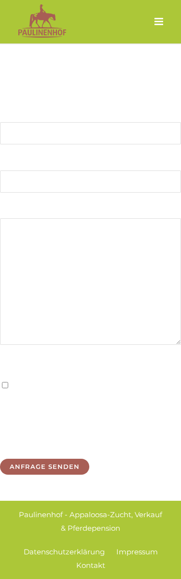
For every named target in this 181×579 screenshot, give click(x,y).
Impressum (137, 551)
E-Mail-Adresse (27, 160)
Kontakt (90, 565)
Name (11, 112)
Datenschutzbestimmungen (109, 385)
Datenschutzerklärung (64, 551)
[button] (17, 561)
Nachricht (18, 208)
